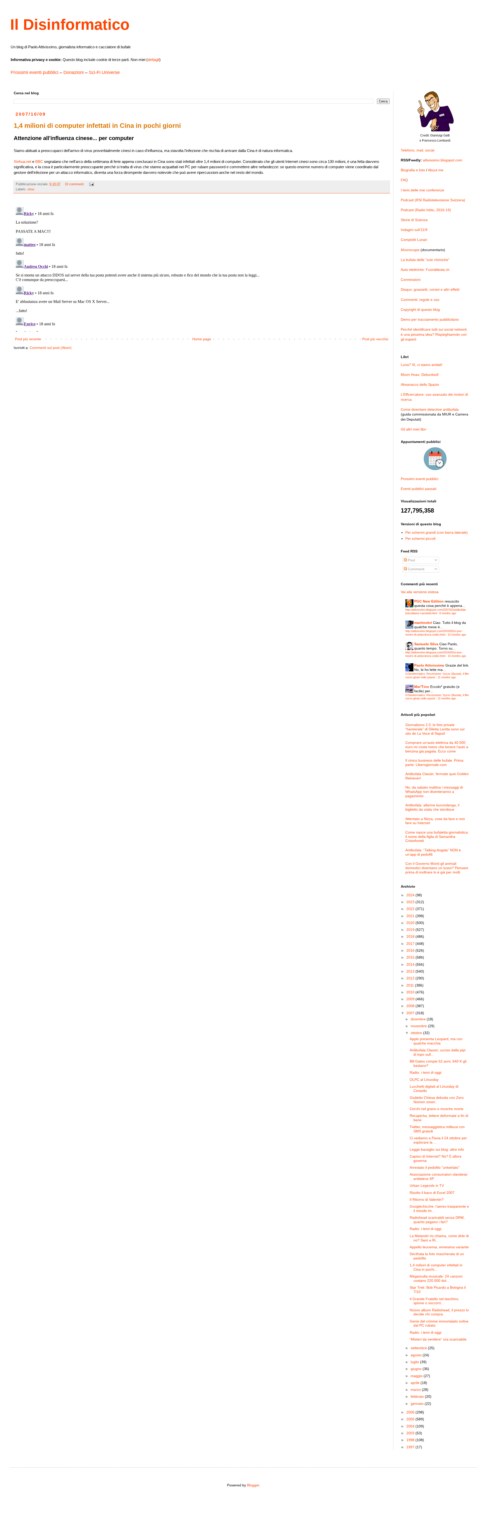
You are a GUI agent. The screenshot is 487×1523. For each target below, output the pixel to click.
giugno (417, 1369)
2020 (410, 923)
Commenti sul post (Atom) (51, 348)
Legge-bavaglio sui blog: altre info (437, 1149)
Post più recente (28, 339)
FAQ (404, 180)
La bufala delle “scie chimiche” (425, 260)
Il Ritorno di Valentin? (427, 1199)
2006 (410, 1412)
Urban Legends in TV (427, 1185)
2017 (410, 944)
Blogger (253, 1485)
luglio (415, 1362)
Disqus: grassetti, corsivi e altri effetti (430, 289)
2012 (410, 978)
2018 (410, 936)
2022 (410, 909)
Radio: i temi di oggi (425, 1072)
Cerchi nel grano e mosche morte (436, 1109)
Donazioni (73, 72)
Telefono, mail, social (417, 150)
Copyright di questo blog (420, 309)
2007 (410, 1013)
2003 (410, 1433)
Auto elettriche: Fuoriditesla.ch (425, 270)
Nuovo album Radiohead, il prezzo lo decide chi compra (439, 1312)
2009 (410, 999)
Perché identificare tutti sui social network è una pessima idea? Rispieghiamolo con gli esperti (434, 334)
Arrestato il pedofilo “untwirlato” (435, 1167)
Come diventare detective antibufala (430, 409)
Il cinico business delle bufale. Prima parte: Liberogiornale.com (434, 762)
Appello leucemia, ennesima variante (439, 1247)
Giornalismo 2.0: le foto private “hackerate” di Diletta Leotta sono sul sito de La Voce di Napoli (434, 729)
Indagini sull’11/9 (414, 230)
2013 (410, 971)
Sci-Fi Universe (104, 72)
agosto (417, 1355)
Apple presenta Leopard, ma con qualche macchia (436, 1041)
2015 (410, 957)
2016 (410, 950)
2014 (410, 964)
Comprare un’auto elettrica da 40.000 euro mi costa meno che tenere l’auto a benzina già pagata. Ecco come (436, 747)
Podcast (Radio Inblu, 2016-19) (426, 210)
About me (435, 170)
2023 (410, 902)
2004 (410, 1426)
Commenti (415, 569)
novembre (419, 1026)
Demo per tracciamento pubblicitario (430, 319)
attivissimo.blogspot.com (442, 160)
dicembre (419, 1019)
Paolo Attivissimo (429, 665)
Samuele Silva (426, 644)
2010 (410, 992)
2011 (410, 985)
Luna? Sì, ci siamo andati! (421, 365)
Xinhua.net (22, 161)
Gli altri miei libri (413, 429)
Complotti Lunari (414, 240)
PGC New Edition (429, 601)
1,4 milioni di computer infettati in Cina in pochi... (436, 1267)
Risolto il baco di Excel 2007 (432, 1193)
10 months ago (457, 634)
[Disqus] (202, 268)
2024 (410, 895)
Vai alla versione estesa (420, 592)
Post (411, 560)
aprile (416, 1383)
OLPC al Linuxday (424, 1080)
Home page (201, 339)
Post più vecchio (375, 339)
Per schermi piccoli (420, 538)
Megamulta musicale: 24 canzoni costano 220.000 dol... (436, 1278)
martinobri (423, 623)
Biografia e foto (413, 170)
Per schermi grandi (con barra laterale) (436, 532)
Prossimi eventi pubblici (34, 72)
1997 (410, 1447)
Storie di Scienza (414, 220)
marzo (416, 1390)
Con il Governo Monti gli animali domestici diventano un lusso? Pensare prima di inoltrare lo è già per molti (436, 868)
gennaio (418, 1404)
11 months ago (447, 677)
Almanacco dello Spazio (420, 384)
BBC (39, 161)
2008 (410, 1006)
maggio (417, 1376)
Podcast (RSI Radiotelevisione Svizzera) (433, 200)
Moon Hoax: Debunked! (420, 375)
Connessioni (411, 280)
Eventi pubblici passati (418, 489)
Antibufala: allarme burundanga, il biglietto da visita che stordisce (432, 807)
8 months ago (447, 613)
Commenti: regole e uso (420, 300)
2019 (410, 930)
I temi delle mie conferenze (422, 190)
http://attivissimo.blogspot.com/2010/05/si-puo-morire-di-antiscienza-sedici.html (433, 632)
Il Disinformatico (70, 24)
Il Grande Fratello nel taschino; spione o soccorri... (434, 1301)
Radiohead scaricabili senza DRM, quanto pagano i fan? (437, 1220)
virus (30, 189)
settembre (419, 1348)
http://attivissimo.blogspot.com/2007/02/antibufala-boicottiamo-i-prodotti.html (435, 611)
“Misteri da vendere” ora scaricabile (438, 1339)
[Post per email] (91, 184)
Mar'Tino (421, 687)
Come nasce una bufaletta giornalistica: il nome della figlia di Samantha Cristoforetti (437, 836)
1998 (410, 1440)
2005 (410, 1419)
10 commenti (74, 184)
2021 (410, 916)
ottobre (417, 1033)
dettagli (153, 59)
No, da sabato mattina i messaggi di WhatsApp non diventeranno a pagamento (434, 791)
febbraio (418, 1396)
